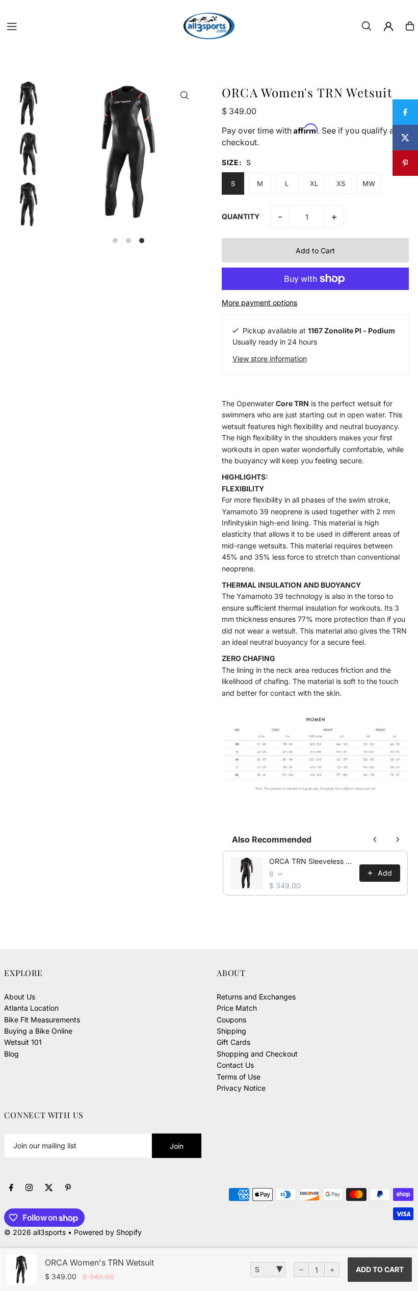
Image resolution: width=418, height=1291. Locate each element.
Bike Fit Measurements (42, 1019)
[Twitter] (49, 1188)
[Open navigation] (90, 25)
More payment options (259, 302)
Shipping (231, 1030)
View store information (269, 358)
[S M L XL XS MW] (267, 1269)
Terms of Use (238, 1076)
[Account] (388, 26)
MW (368, 183)
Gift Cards (233, 1042)
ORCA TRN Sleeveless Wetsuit (311, 861)
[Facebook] (11, 1188)
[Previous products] (375, 839)
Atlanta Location (31, 1008)
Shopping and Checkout (257, 1053)
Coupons (231, 1019)
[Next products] (397, 839)
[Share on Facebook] (405, 112)
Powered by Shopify (108, 1232)
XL (314, 183)
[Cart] (410, 26)
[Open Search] (366, 26)
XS (340, 183)
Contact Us (235, 1065)
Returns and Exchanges (256, 996)
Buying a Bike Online (38, 1030)
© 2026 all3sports (35, 1232)
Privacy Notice (241, 1088)
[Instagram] (29, 1188)
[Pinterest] (68, 1188)
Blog (11, 1053)
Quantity (240, 216)
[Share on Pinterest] (405, 163)
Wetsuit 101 (23, 1042)
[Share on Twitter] (405, 137)
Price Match (237, 1008)
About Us (19, 996)
